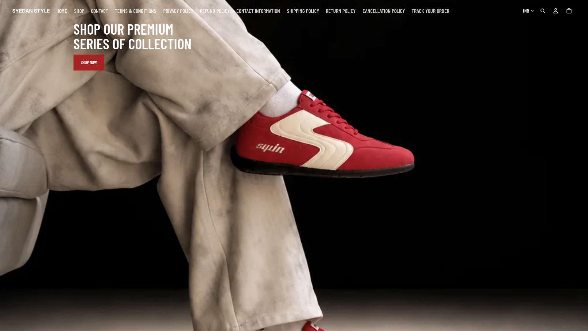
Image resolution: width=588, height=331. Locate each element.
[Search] (542, 10)
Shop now (89, 62)
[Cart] (569, 10)
